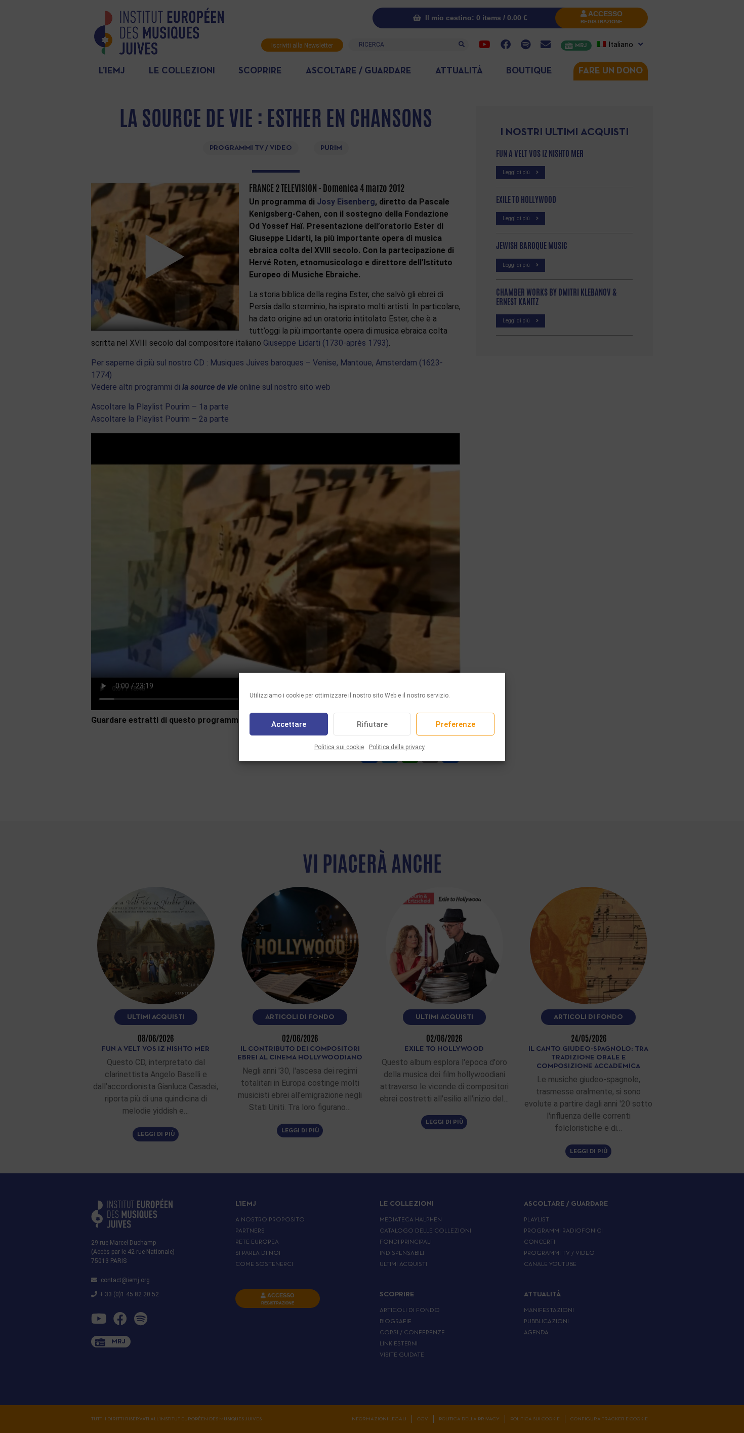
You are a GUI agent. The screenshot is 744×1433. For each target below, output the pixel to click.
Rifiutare (372, 723)
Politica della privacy (397, 747)
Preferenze (455, 723)
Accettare (288, 723)
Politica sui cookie (339, 747)
